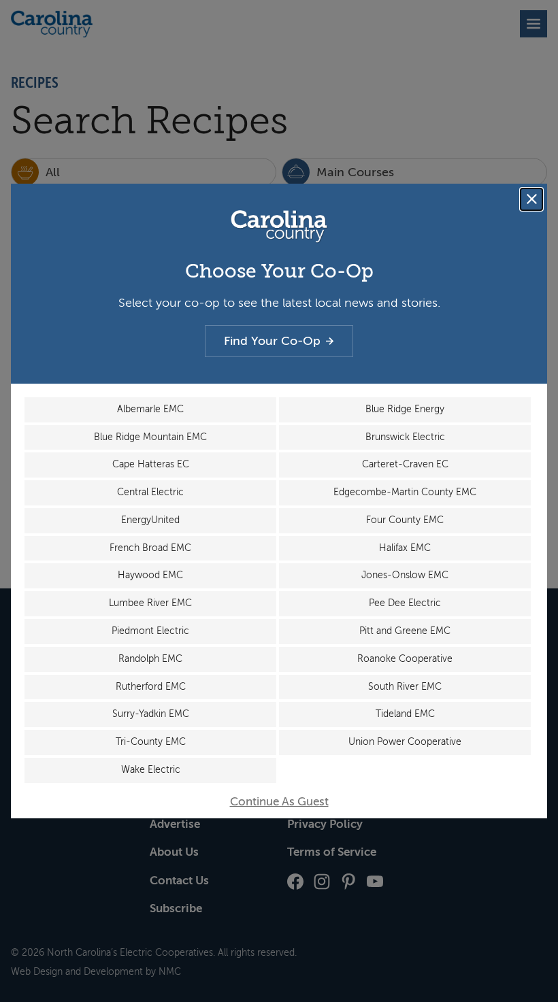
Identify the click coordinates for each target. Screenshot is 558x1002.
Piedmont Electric (150, 631)
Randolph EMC (150, 659)
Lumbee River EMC (150, 603)
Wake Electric (150, 770)
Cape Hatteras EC (150, 464)
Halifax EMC (405, 548)
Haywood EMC (150, 575)
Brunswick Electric (405, 437)
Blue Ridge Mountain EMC (150, 437)
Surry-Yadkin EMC (150, 714)
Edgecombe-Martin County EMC (404, 492)
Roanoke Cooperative (405, 659)
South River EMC (405, 687)
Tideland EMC (405, 714)
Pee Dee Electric (405, 603)
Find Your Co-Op (272, 341)
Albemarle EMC (150, 409)
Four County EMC (405, 520)
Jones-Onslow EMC (404, 575)
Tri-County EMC (151, 742)
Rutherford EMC (151, 687)
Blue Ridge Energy (404, 409)
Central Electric (150, 492)
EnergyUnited (150, 520)
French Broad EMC (150, 548)
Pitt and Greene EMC (404, 631)
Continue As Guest (279, 801)
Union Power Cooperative (404, 742)
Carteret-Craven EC (405, 464)
